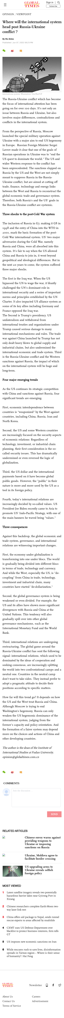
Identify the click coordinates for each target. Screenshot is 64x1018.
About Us (7, 996)
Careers (36, 996)
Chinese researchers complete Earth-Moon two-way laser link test (32, 908)
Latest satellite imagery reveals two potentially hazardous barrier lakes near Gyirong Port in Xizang (32, 896)
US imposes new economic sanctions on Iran (31, 941)
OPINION (8, 14)
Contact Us (8, 1001)
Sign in (49, 2)
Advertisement (40, 1001)
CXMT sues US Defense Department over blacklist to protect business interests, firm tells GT (33, 931)
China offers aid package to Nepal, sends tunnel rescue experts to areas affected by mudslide (33, 918)
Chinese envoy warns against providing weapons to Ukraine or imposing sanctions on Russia (43, 842)
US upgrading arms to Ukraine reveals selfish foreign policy (39, 870)
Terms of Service (11, 1005)
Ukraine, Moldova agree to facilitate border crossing (41, 857)
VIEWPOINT (23, 14)
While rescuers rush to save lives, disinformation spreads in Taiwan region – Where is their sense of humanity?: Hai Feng (34, 953)
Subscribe (53, 6)
